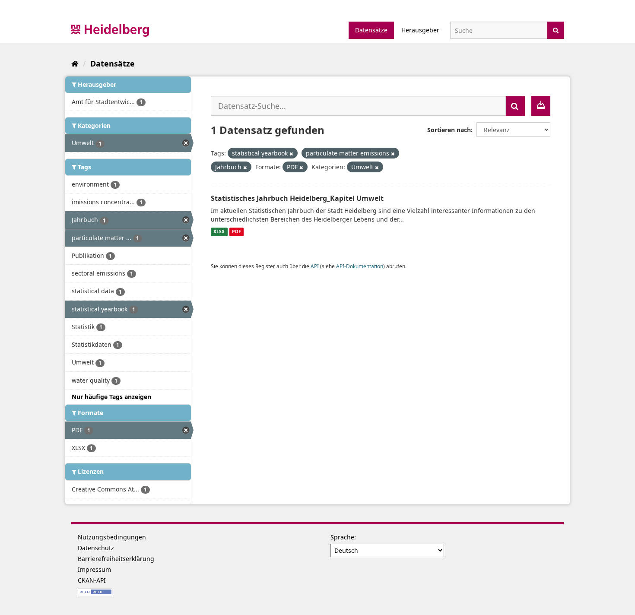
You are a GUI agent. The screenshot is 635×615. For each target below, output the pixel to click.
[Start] (75, 63)
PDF (236, 232)
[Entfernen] (291, 153)
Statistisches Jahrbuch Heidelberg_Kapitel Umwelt (297, 198)
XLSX (219, 232)
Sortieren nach (449, 130)
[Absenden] (555, 29)
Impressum (94, 569)
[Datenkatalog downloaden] (540, 106)
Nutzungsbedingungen (112, 537)
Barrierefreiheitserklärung (116, 559)
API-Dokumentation (359, 266)
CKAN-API (92, 580)
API (315, 266)
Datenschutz (96, 548)
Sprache (342, 537)
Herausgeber (420, 30)
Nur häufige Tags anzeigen (111, 397)
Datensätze (371, 30)
